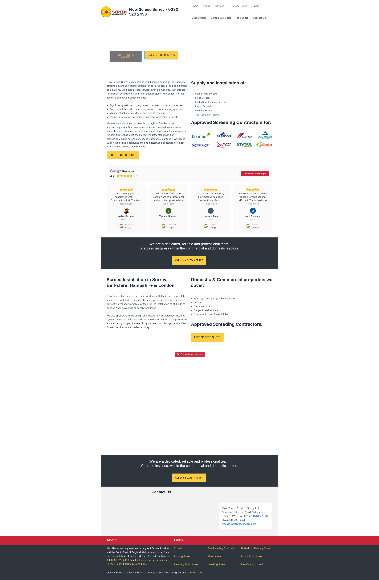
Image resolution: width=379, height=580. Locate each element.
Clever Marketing (194, 572)
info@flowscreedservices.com (239, 523)
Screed (178, 548)
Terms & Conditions (136, 563)
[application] (225, 6)
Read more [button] (126, 203)
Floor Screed (215, 556)
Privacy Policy (114, 563)
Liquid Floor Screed (252, 556)
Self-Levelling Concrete (221, 548)
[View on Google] (126, 211)
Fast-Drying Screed (252, 564)
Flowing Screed (182, 556)
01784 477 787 (260, 515)
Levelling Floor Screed (186, 564)
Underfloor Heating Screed (256, 548)
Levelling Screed (217, 564)
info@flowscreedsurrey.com (152, 560)
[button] (220, 6)
